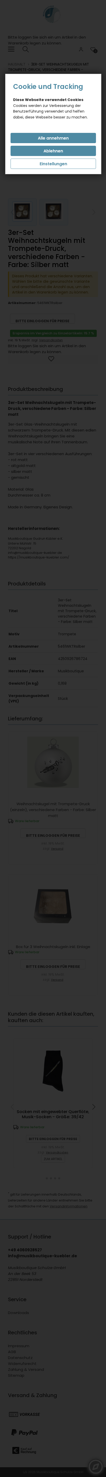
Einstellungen (53, 164)
